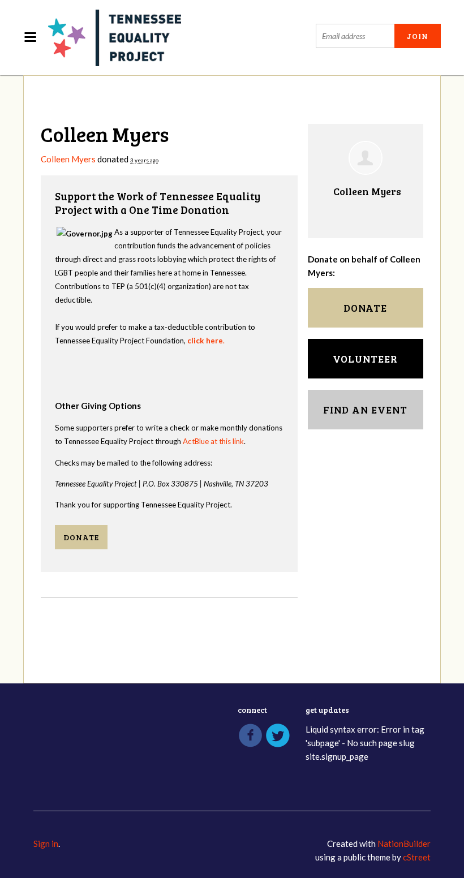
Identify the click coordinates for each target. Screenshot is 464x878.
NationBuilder (404, 843)
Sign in (45, 843)
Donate (81, 537)
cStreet (417, 857)
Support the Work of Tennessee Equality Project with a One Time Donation (157, 203)
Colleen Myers (68, 159)
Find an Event (365, 409)
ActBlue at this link (213, 441)
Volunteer (365, 358)
